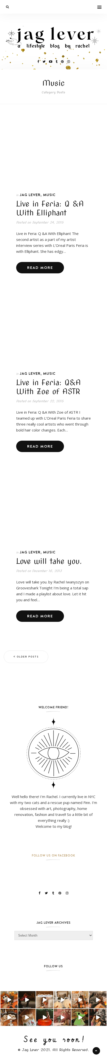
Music (49, 194)
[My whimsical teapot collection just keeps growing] (44, 999)
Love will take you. (49, 561)
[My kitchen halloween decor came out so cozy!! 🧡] (80, 999)
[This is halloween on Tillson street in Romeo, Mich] (26, 999)
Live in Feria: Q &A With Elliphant (50, 208)
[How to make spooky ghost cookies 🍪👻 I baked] (9, 1017)
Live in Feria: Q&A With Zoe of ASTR (48, 387)
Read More (40, 267)
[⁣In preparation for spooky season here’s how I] (62, 999)
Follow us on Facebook (53, 855)
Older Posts (28, 656)
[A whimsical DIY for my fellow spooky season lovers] (26, 1017)
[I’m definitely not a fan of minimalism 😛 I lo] (62, 1017)
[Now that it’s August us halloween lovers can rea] (44, 1017)
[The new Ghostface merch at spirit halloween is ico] (97, 1017)
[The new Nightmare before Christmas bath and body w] (9, 999)
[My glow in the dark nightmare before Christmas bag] (80, 1017)
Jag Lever (30, 194)
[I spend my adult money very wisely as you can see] (97, 999)
